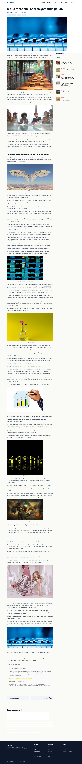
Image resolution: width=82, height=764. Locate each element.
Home (43, 2)
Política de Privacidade (67, 751)
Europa (9, 14)
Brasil (35, 746)
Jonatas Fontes (10, 12)
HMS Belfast (15, 379)
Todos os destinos (37, 756)
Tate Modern (11, 251)
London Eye (23, 219)
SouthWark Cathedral (12, 541)
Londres (18, 14)
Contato (72, 2)
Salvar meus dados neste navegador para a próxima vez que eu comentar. (33, 729)
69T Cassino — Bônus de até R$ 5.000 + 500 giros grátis (20, 678)
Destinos (49, 2)
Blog (49, 756)
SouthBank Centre (32, 232)
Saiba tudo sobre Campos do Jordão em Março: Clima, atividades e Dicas (67, 93)
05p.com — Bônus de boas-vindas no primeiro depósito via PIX (22, 666)
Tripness (10, 2)
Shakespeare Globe (34, 308)
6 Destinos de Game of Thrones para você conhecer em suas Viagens (17, 698)
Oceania (35, 754)
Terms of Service (72, 761)
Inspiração (60, 2)
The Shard (28, 437)
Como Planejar (51, 754)
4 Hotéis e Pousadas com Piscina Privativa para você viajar (66, 63)
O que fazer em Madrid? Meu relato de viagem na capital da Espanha (42, 698)
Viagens (23, 14)
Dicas (55, 2)
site (11, 624)
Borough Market (46, 551)
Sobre (66, 2)
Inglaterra (13, 14)
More (58, 57)
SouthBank (29, 200)
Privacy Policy (65, 761)
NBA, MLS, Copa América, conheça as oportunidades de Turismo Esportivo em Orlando (67, 77)
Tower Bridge (39, 562)
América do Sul (37, 751)
